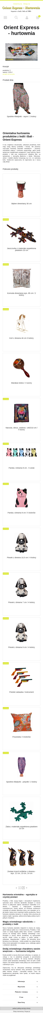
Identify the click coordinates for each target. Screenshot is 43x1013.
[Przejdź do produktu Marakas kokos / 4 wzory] (21, 368)
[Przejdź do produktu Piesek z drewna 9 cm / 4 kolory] (21, 632)
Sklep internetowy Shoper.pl (21, 1011)
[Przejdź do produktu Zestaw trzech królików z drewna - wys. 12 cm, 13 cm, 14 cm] (21, 857)
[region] (21, 52)
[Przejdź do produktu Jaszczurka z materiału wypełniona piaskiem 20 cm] (21, 233)
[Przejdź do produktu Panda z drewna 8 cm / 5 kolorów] (21, 498)
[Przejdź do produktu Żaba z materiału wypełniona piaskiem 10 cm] (21, 812)
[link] (21, 52)
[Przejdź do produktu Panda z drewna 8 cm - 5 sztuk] (21, 455)
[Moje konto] (27, 17)
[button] (5, 17)
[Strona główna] (21, 8)
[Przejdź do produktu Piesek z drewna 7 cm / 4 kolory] (21, 587)
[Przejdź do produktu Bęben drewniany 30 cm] (21, 189)
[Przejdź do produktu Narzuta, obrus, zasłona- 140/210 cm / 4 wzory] (21, 413)
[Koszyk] (37, 17)
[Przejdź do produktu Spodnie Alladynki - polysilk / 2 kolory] (21, 767)
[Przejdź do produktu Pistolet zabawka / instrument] (21, 677)
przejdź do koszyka (9, 74)
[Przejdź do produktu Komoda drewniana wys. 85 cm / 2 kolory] (21, 278)
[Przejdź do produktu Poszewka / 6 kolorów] (21, 722)
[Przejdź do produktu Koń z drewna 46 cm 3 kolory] (21, 323)
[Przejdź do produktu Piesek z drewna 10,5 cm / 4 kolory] (21, 543)
